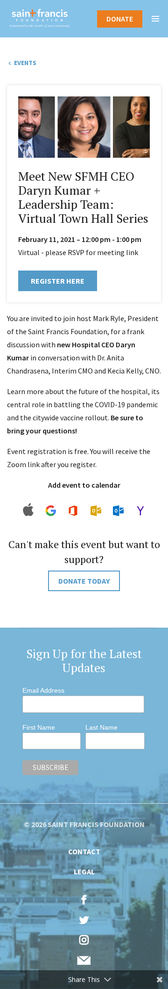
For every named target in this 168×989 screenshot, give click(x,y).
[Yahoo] (140, 518)
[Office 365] (73, 518)
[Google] (50, 518)
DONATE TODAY (84, 581)
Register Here (57, 281)
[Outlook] (95, 518)
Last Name (101, 727)
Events (24, 63)
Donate (119, 18)
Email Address (43, 690)
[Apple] (28, 518)
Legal (84, 871)
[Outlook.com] (117, 518)
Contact (84, 851)
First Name (38, 727)
